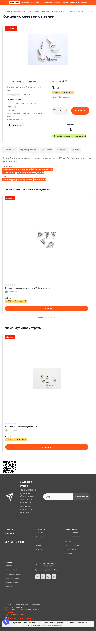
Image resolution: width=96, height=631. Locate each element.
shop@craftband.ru (48, 570)
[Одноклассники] (43, 576)
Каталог (10, 529)
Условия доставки (73, 537)
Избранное (16, 82)
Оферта (9, 587)
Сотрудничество (72, 545)
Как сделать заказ (13, 574)
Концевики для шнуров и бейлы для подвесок (27, 169)
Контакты (40, 533)
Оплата (75, 149)
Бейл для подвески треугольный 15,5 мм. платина (27, 288)
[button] (41, 317)
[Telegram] (48, 576)
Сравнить (32, 82)
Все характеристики (15, 119)
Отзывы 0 (47, 149)
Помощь (9, 566)
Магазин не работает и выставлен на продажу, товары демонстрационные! (48, 2)
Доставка (62, 149)
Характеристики (28, 149)
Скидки (10, 534)
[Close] (91, 624)
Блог (8, 538)
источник (9, 612)
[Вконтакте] (38, 576)
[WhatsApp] (54, 576)
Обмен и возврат (12, 582)
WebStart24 (19, 615)
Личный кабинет (15, 542)
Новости (39, 537)
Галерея (39, 545)
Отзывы (39, 549)
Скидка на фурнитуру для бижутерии (23, 172)
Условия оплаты (72, 533)
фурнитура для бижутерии (17, 179)
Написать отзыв (25, 95)
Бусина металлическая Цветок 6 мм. (21, 427)
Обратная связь (12, 578)
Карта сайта (71, 549)
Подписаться (81, 496)
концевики (40, 179)
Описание (10, 149)
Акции (68, 541)
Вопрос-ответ (11, 570)
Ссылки (69, 554)
